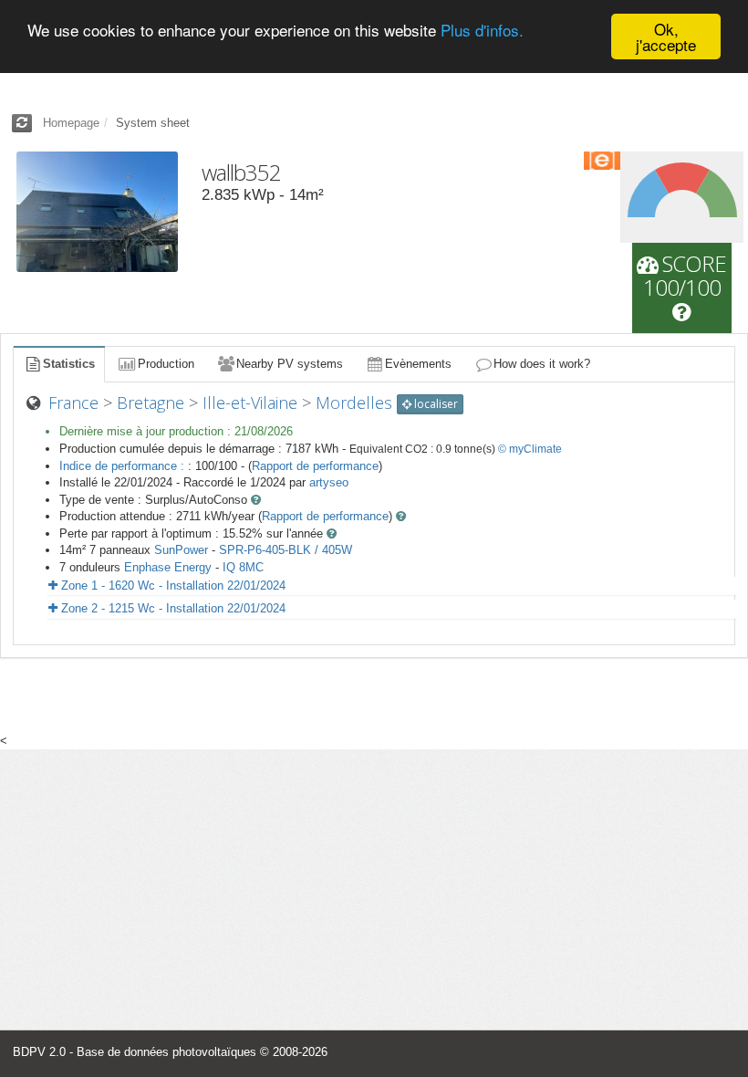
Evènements (418, 364)
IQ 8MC (243, 567)
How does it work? (541, 364)
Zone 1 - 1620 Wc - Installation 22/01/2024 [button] (171, 585)
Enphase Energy (168, 567)
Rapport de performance (315, 466)
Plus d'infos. (482, 29)
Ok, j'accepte (666, 36)
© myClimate (530, 449)
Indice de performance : (123, 466)
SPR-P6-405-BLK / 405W (285, 550)
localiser (434, 404)
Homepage (71, 123)
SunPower (181, 550)
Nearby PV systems (289, 364)
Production (166, 364)
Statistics (69, 364)
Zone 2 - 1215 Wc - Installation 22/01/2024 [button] (171, 608)
